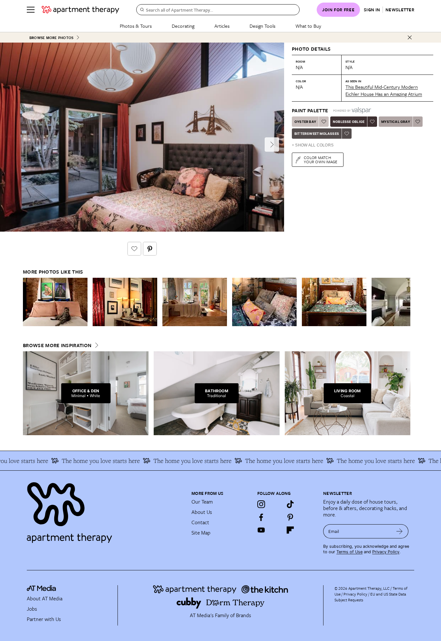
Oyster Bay (305, 122)
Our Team (202, 502)
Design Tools (262, 25)
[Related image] (55, 302)
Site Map (200, 532)
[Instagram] (261, 504)
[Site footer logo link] (105, 509)
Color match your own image (321, 160)
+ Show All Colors (312, 145)
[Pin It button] (149, 248)
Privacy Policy (385, 551)
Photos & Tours (136, 25)
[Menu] (31, 10)
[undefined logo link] (80, 10)
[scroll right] (405, 302)
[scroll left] (28, 302)
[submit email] (399, 531)
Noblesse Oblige (348, 122)
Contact (200, 522)
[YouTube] (261, 530)
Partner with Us (44, 619)
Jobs (32, 609)
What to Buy (308, 25)
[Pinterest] (290, 517)
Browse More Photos (51, 37)
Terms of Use (349, 551)
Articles (222, 25)
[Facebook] (261, 517)
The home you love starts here (91, 461)
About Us (201, 512)
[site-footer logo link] (41, 589)
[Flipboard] (290, 530)
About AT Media (44, 598)
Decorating (183, 25)
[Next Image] (272, 144)
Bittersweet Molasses (316, 133)
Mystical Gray (395, 122)
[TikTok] (290, 504)
